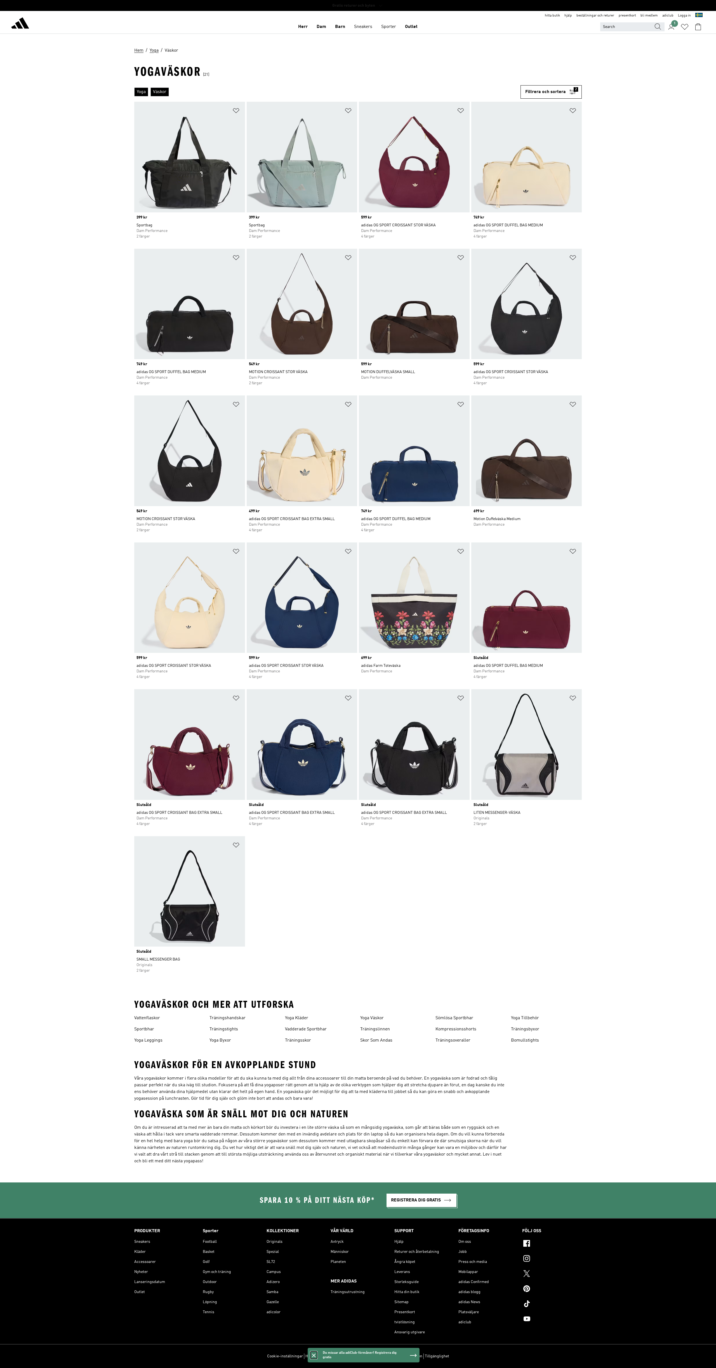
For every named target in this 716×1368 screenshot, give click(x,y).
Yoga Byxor (220, 1040)
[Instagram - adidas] (552, 1259)
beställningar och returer (595, 15)
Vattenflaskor (147, 1018)
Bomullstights (525, 1040)
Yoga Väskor (372, 1018)
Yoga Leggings (148, 1040)
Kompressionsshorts (455, 1029)
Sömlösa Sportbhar (454, 1018)
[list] (327, 91)
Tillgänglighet (437, 1356)
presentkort (627, 15)
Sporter (388, 27)
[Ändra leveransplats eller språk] (699, 15)
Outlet (411, 27)
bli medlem (649, 15)
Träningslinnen (375, 1029)
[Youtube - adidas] (552, 1319)
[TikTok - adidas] (552, 1304)
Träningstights (223, 1029)
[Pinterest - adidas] (552, 1289)
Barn (340, 27)
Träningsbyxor (525, 1029)
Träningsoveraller (452, 1040)
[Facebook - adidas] (552, 1244)
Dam (321, 27)
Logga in (684, 15)
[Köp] (20, 24)
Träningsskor (298, 1040)
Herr (303, 27)
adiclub (667, 15)
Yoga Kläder (296, 1018)
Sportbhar (144, 1029)
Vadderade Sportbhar (306, 1029)
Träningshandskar (227, 1018)
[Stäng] (313, 1355)
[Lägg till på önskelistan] (236, 111)
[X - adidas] (552, 1274)
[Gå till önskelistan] (684, 27)
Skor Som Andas (376, 1040)
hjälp (568, 15)
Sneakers (363, 27)
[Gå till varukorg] (698, 27)
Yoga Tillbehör (525, 1018)
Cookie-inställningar (285, 1356)
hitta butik (552, 15)
